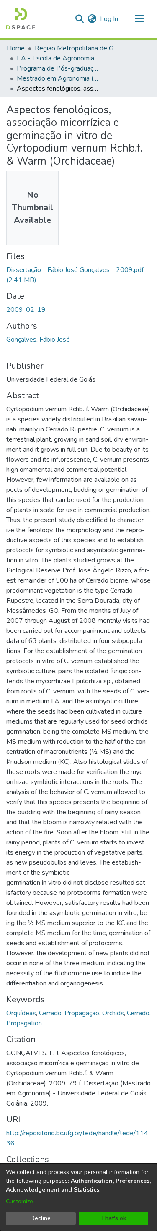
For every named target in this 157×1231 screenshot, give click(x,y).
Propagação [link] (81, 1013)
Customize (19, 1201)
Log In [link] (109, 19)
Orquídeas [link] (21, 1013)
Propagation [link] (24, 1023)
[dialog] (78, 1197)
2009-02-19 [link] (26, 309)
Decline (41, 1218)
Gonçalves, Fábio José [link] (38, 339)
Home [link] (16, 48)
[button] (20, 18)
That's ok (113, 1218)
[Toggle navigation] (139, 19)
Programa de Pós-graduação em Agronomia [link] (58, 68)
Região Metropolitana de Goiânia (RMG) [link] (76, 48)
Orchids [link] (113, 1013)
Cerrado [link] (50, 1013)
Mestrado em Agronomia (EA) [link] (58, 78)
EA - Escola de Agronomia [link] (55, 58)
